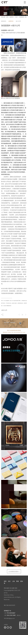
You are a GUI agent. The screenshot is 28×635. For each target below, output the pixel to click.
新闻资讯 (3, 21)
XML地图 (11, 588)
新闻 (16, 588)
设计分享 (18, 21)
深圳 (5, 581)
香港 (17, 581)
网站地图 (6, 588)
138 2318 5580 (11, 615)
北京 (9, 581)
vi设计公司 (13, 103)
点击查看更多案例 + (14, 571)
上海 (13, 581)
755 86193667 (11, 613)
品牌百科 (12, 17)
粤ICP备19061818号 (9, 605)
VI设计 (16, 17)
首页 (7, 17)
